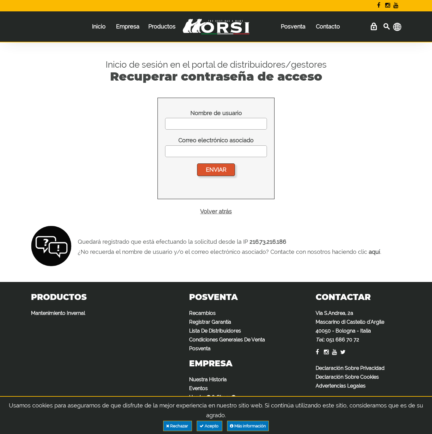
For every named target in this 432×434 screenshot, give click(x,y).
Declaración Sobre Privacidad (350, 368)
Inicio (99, 26)
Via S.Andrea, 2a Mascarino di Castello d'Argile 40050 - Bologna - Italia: (350, 326)
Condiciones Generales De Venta (227, 340)
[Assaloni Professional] (216, 30)
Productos (162, 26)
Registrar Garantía (210, 322)
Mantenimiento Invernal (58, 313)
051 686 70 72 (342, 340)
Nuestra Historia (208, 379)
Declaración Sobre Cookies (347, 377)
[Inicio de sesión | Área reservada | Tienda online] (373, 26)
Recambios (202, 313)
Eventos (198, 388)
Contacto (328, 26)
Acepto (211, 426)
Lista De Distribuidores (215, 331)
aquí (374, 251)
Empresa (127, 26)
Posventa (293, 26)
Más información (249, 426)
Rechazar (179, 426)
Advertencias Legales (341, 386)
